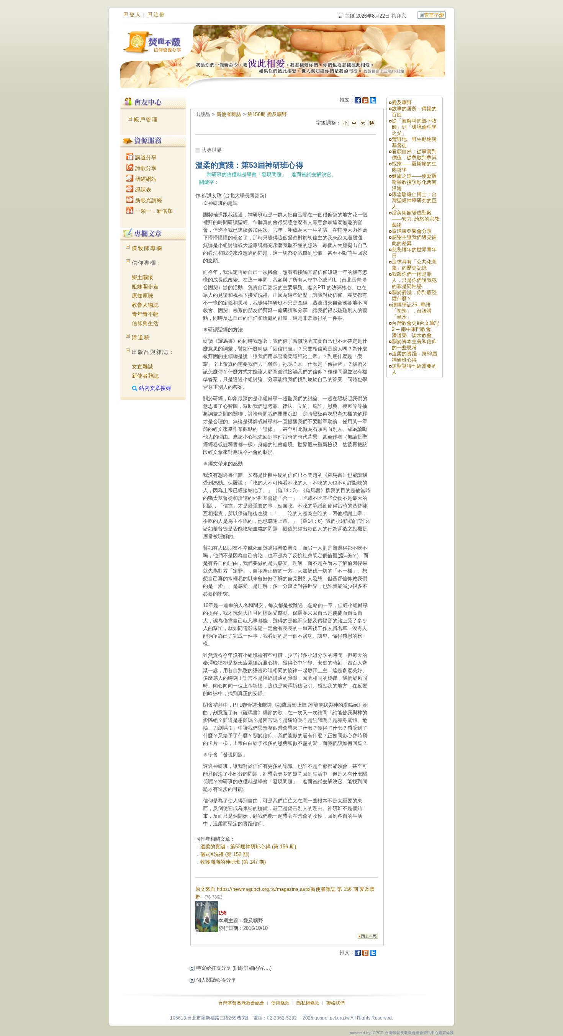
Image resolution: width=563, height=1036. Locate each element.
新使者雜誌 (145, 376)
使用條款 (280, 1003)
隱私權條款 (307, 1003)
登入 (135, 15)
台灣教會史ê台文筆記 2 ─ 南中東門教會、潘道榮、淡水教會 (415, 329)
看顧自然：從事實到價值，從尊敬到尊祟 (414, 154)
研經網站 (145, 179)
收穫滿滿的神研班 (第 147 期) (233, 862)
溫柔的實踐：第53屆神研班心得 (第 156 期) (248, 846)
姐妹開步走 (145, 286)
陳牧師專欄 (147, 248)
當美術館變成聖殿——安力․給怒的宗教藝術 (415, 219)
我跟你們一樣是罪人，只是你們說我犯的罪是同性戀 (414, 280)
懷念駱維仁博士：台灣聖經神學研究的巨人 (414, 200)
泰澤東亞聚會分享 (412, 231)
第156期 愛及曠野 (267, 114)
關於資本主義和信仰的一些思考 (414, 344)
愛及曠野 (402, 102)
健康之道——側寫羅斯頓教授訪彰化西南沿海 (414, 182)
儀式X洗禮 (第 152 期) (224, 854)
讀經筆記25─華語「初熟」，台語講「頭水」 (412, 311)
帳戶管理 (146, 119)
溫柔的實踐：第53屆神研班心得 (414, 357)
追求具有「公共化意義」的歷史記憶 (414, 265)
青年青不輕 (145, 314)
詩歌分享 (145, 168)
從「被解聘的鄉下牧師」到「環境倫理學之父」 (414, 127)
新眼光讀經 (148, 200)
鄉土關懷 (142, 277)
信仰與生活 (145, 323)
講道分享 (145, 157)
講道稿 (141, 337)
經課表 (142, 190)
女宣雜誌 (142, 366)
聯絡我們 (335, 1003)
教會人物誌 (145, 305)
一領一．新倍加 (153, 211)
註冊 (159, 15)
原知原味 (142, 296)
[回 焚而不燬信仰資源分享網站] (431, 15)
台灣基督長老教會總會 (241, 1003)
